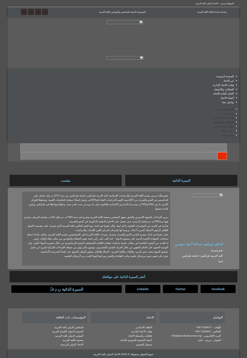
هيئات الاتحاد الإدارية (223, 85)
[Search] (222, 156)
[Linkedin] (24, 12)
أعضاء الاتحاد (227, 97)
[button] (218, 289)
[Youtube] (31, 12)
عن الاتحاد (228, 80)
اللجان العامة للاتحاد (223, 93)
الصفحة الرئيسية (225, 76)
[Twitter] (38, 12)
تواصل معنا (228, 102)
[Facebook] (45, 12)
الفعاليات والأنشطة (224, 89)
